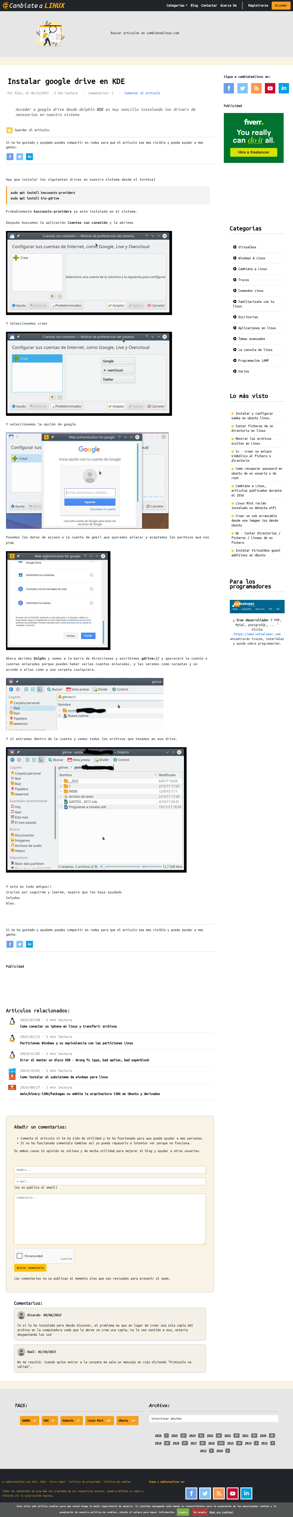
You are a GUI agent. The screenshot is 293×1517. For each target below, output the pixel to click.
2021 (245, 1435)
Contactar (209, 5)
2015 (230, 1443)
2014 (248, 1443)
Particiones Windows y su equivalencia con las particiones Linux (76, 1043)
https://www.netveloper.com (257, 634)
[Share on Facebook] (10, 156)
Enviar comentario (30, 1267)
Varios (243, 371)
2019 (158, 1443)
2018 (176, 1443)
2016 (211, 1443)
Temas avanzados (251, 339)
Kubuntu (73, 1422)
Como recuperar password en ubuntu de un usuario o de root (256, 473)
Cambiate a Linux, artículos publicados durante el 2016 (256, 490)
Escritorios (247, 317)
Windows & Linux (251, 258)
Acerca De (228, 5)
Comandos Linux (250, 290)
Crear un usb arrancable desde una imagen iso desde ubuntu (254, 520)
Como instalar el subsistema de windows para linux (64, 1077)
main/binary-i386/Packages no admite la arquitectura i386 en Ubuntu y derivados (90, 1094)
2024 (192, 1435)
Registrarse (258, 5)
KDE (51, 1422)
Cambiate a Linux (252, 269)
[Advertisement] (78, 982)
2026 (158, 1435)
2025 (174, 1435)
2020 (263, 1435)
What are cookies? (221, 1512)
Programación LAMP (253, 360)
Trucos (243, 280)
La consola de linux (254, 350)
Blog (194, 5)
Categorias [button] (176, 5)
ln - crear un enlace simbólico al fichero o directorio (251, 456)
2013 (264, 1443)
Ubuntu (129, 1422)
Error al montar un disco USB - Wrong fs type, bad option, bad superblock (84, 1060)
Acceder (281, 5)
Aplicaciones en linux (256, 328)
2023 (210, 1435)
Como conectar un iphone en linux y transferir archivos (68, 1026)
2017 (194, 1443)
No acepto (200, 1512)
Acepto (183, 1512)
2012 (203, 1450)
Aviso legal (57, 1481)
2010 (219, 1450)
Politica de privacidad (84, 1481)
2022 (227, 1435)
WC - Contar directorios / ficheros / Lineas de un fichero (255, 537)
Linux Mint (101, 1422)
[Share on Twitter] (20, 156)
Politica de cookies (117, 1481)
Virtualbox (246, 247)
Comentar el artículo (142, 93)
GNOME (30, 1422)
